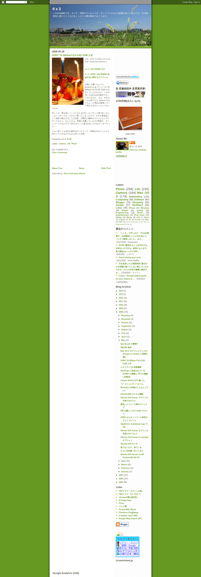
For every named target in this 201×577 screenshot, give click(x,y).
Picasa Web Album (127, 509)
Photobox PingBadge (128, 512)
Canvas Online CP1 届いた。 (133, 380)
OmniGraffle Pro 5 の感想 (132, 394)
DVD (138, 217)
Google (120, 205)
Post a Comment (59, 152)
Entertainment (122, 215)
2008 (121, 312)
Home (81, 168)
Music (146, 217)
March (124, 464)
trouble (140, 210)
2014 (121, 291)
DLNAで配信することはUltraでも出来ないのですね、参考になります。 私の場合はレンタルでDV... (132, 248)
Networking (135, 196)
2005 (121, 482)
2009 (121, 308)
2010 (121, 305)
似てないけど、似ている (131, 447)
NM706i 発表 (126, 347)
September (126, 326)
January (125, 471)
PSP (120, 222)
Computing (122, 199)
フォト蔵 (123, 506)
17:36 (69, 139)
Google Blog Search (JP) (130, 518)
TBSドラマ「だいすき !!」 (130, 494)
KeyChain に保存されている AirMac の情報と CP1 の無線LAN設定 (134, 374)
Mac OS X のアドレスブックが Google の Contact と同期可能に (134, 354)
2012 (121, 298)
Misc (147, 220)
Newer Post (57, 168)
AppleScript (120, 224)
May (123, 340)
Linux (119, 208)
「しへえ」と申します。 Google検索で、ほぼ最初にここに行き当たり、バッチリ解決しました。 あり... (132, 236)
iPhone (132, 208)
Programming (122, 213)
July (123, 333)
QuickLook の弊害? (129, 344)
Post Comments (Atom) (74, 173)
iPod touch (139, 215)
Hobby (119, 217)
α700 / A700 (130, 134)
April (123, 461)
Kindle (135, 222)
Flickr (121, 503)
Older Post (106, 168)
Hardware (137, 205)
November (126, 319)
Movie (129, 217)
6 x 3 (57, 9)
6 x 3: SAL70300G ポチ (95, 69)
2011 (121, 301)
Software (139, 199)
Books (140, 213)
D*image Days (125, 500)
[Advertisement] (69, 160)
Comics (122, 220)
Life (68, 144)
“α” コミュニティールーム (132, 384)
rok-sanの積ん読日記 (128, 497)
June (123, 337)
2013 (121, 294)
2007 (121, 475)
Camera (62, 144)
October (125, 322)
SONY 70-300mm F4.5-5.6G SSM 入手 (72, 55)
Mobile (125, 210)
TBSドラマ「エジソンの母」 (131, 491)
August (124, 330)
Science (138, 220)
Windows (145, 208)
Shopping (137, 202)
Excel (128, 222)
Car (128, 224)
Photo (74, 144)
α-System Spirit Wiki (128, 515)
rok (133, 142)
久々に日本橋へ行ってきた (132, 451)
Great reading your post (130, 257)
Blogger (120, 202)
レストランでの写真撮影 (131, 367)
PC (130, 220)
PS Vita (144, 222)
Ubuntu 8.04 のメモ (129, 444)
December (126, 315)
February (125, 468)
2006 (121, 479)
